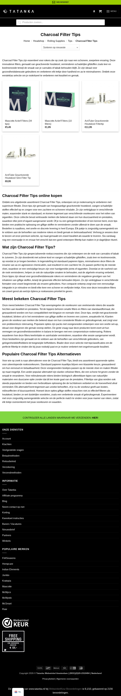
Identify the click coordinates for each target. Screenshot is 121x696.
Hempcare (7, 564)
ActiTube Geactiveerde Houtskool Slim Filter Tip (18, 176)
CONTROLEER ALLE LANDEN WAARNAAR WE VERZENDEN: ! (60, 418)
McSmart (7, 603)
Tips (70, 41)
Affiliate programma (12, 495)
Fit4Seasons (8, 558)
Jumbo (5, 575)
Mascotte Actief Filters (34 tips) (18, 122)
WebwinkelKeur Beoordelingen (65, 689)
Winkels (6, 541)
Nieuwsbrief (8, 529)
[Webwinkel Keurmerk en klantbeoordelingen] (15, 622)
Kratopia (6, 581)
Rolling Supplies (56, 41)
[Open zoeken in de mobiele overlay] (60, 22)
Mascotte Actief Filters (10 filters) (58, 122)
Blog (4, 501)
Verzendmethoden (11, 472)
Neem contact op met (13, 507)
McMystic (7, 598)
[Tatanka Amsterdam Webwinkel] (18, 11)
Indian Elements (10, 569)
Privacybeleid (48, 679)
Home (27, 41)
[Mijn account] (94, 11)
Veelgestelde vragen (13, 450)
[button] (100, 11)
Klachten (7, 444)
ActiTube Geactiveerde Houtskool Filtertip (97, 122)
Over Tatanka (9, 490)
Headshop (38, 41)
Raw (4, 609)
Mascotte (7, 586)
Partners (6, 535)
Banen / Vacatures (11, 524)
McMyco (6, 592)
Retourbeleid (9, 461)
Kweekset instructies (13, 518)
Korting (6, 512)
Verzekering (8, 467)
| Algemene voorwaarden (67, 679)
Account (6, 438)
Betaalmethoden (10, 455)
